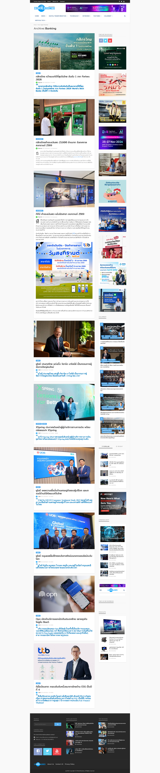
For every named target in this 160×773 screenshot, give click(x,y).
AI (102, 336)
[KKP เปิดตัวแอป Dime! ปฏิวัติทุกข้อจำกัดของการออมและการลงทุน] (70, 725)
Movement (39, 139)
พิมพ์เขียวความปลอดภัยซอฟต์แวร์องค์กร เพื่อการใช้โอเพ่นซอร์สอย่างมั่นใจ (116, 572)
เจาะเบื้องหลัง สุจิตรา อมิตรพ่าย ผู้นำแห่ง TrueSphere (117, 749)
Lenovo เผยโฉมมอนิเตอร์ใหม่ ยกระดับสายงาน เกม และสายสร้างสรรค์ (112, 631)
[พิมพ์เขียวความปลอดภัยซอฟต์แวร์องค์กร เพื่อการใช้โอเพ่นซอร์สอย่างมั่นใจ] (104, 573)
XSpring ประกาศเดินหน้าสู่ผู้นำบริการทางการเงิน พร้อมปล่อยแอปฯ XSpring (63, 429)
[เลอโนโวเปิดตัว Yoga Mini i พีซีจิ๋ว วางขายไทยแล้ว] (104, 649)
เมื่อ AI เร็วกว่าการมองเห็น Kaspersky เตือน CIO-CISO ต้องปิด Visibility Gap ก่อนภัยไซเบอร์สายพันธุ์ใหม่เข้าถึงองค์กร (116, 548)
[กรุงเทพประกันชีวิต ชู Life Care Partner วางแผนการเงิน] (104, 456)
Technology (74, 16)
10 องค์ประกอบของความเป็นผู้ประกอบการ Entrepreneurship (116, 740)
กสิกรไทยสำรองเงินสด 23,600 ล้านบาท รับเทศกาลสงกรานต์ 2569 (61, 144)
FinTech (39, 423)
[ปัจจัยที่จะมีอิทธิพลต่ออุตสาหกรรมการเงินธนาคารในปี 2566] (102, 725)
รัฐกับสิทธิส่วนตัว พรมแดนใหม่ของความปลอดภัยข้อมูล (117, 732)
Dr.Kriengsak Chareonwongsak (111, 361)
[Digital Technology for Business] (44, 8)
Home (49, 1)
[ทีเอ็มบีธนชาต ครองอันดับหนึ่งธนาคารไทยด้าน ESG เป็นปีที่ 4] (64, 661)
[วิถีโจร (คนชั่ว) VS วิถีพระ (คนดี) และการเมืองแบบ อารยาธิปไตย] (112, 355)
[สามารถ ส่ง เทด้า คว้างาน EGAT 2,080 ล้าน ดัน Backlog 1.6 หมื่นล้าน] (104, 473)
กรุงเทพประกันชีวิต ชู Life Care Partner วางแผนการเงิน (116, 454)
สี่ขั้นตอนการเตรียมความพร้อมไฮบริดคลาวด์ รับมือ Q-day (112, 539)
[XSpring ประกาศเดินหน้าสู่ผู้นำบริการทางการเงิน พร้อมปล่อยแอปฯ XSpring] (64, 402)
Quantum (119, 406)
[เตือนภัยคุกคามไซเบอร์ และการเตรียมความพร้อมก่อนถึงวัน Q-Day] (112, 402)
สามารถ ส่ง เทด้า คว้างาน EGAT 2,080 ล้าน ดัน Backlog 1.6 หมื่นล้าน (116, 472)
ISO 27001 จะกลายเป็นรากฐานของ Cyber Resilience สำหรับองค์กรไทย (116, 564)
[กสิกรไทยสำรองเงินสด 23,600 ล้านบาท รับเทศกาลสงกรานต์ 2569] (64, 117)
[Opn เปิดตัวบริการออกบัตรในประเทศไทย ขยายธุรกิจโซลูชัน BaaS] (64, 594)
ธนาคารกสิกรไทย (77, 157)
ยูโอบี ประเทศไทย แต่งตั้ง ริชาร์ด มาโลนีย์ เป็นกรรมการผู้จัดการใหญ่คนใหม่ (64, 365)
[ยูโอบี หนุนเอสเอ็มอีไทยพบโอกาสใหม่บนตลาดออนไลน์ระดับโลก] (64, 531)
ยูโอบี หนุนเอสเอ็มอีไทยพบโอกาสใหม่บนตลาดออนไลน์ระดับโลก (64, 557)
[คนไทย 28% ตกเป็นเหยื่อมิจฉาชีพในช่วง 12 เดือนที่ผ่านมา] (70, 751)
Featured (97, 16)
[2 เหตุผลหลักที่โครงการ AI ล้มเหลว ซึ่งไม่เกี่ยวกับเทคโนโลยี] (112, 331)
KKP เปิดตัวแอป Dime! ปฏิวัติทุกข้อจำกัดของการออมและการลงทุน (84, 724)
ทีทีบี (73, 233)
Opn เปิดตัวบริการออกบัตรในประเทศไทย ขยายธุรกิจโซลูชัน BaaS (61, 620)
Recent (120, 446)
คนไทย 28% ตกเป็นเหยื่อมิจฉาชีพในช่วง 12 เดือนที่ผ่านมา (84, 749)
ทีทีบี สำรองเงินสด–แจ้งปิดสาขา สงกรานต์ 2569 (60, 213)
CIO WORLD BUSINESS (47, 739)
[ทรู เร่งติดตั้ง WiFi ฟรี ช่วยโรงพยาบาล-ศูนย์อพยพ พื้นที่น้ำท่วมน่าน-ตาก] (104, 482)
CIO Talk (114, 336)
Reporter (40, 82)
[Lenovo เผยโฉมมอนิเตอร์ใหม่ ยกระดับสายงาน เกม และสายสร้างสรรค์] (112, 626)
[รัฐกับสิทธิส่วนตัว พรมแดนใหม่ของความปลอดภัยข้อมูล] (102, 734)
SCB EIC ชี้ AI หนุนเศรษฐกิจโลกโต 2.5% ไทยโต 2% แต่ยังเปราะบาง (116, 463)
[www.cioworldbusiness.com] (40, 764)
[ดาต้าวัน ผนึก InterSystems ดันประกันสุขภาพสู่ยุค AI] (70, 743)
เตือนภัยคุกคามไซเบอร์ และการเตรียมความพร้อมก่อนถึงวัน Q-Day (112, 413)
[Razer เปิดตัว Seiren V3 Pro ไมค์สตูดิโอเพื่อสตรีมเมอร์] (104, 657)
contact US (59, 764)
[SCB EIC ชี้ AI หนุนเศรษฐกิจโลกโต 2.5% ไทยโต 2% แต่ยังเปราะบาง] (104, 464)
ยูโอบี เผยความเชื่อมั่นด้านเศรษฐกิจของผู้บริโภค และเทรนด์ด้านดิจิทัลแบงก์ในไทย (62, 492)
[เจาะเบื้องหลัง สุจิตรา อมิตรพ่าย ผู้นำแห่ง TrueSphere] (102, 750)
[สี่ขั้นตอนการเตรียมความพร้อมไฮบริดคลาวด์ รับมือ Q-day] (112, 534)
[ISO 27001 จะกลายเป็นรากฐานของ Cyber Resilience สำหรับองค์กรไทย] (104, 565)
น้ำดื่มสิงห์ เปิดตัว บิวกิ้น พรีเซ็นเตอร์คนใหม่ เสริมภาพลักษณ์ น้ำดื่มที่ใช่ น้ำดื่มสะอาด (84, 733)
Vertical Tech (40, 20)
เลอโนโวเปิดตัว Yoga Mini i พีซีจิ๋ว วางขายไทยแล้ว (116, 647)
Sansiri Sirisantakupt (116, 337)
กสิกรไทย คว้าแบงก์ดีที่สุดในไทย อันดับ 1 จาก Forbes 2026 (63, 78)
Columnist (107, 16)
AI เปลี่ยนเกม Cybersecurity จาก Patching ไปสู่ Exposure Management (116, 556)
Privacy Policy (69, 764)
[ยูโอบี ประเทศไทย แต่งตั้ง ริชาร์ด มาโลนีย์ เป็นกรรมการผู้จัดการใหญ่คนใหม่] (64, 339)
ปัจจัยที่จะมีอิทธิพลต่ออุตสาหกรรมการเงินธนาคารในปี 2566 (117, 724)
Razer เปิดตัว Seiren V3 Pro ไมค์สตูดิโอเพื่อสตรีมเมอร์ (116, 655)
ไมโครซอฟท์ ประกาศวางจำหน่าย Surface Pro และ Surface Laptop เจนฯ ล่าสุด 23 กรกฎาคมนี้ (116, 640)
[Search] (124, 16)
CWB (39, 370)
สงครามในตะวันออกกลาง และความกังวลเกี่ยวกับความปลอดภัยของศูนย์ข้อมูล (112, 437)
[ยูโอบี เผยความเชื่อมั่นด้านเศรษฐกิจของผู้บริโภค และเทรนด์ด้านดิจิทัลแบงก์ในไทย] (64, 465)
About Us (55, 1)
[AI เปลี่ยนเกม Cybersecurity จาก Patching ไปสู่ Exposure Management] (104, 557)
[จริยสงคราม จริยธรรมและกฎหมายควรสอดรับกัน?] (112, 378)
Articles (108, 336)
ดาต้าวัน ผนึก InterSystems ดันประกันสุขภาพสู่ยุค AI (84, 741)
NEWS (43, 16)
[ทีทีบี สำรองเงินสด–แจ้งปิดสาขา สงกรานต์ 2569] (64, 189)
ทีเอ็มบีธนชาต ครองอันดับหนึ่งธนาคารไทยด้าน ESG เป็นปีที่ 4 (64, 688)
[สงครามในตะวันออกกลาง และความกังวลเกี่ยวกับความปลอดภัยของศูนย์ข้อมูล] (112, 426)
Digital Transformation (57, 16)
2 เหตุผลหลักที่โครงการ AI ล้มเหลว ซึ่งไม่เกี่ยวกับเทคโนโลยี (112, 342)
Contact (62, 1)
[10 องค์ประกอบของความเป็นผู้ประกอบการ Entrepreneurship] (102, 742)
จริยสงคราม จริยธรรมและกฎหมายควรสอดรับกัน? (111, 389)
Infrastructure (107, 430)
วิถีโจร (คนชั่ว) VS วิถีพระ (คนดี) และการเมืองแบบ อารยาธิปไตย (111, 366)
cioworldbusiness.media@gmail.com (48, 737)
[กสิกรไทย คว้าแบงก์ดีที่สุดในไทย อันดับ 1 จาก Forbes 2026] (64, 51)
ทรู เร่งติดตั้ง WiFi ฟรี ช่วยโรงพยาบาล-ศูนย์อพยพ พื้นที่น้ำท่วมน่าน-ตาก (116, 481)
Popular (106, 446)
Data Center (120, 428)
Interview (86, 16)
